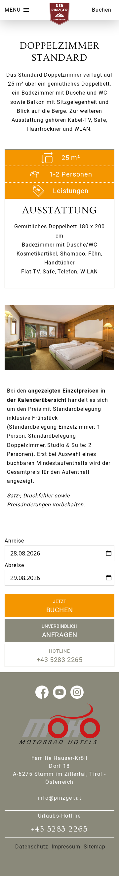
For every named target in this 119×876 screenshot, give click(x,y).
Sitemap (94, 846)
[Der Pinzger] (59, 23)
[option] (59, 337)
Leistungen (71, 191)
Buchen (101, 10)
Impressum (66, 846)
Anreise (14, 541)
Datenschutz (31, 846)
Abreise (14, 565)
